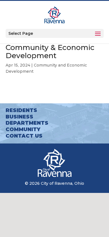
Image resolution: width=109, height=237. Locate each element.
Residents (21, 110)
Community (23, 129)
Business (19, 117)
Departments (27, 123)
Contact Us (24, 136)
